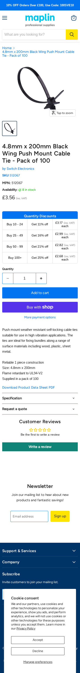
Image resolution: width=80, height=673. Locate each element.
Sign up (60, 516)
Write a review (40, 447)
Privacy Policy (25, 628)
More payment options (40, 317)
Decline (37, 651)
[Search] (72, 34)
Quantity (8, 269)
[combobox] (34, 34)
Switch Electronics (20, 169)
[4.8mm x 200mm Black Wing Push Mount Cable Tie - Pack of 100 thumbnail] (9, 128)
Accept (38, 640)
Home (7, 48)
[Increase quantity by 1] (41, 278)
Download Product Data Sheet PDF (28, 387)
